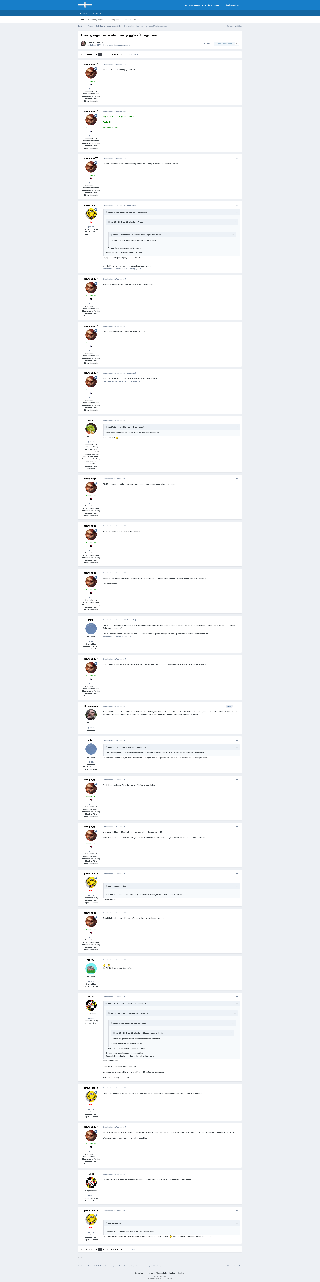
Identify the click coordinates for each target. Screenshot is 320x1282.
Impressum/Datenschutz (157, 1273)
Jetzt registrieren (232, 5)
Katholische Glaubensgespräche (117, 45)
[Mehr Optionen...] (237, 64)
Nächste (114, 54)
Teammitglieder (114, 20)
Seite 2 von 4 (132, 54)
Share (208, 44)
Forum (81, 20)
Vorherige (89, 54)
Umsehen (84, 13)
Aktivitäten (97, 13)
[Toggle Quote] (107, 212)
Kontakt (172, 1273)
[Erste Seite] (81, 54)
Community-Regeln (95, 20)
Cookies (181, 1273)
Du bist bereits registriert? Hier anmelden (202, 5)
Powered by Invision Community (160, 1278)
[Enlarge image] (117, 437)
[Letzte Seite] (121, 54)
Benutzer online (130, 20)
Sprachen (139, 1273)
